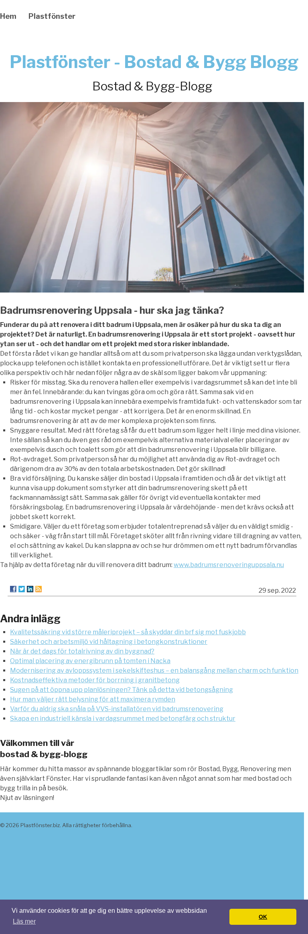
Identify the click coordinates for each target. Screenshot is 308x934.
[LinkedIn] (30, 589)
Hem (8, 16)
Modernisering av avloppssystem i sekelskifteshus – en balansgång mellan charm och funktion (154, 670)
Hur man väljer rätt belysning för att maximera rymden (92, 699)
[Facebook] (13, 589)
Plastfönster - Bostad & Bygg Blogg (154, 62)
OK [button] (263, 917)
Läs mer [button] (24, 921)
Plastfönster (51, 16)
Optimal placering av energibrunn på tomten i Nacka (90, 661)
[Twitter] (21, 589)
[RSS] (38, 589)
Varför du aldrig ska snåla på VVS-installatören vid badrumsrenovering (116, 709)
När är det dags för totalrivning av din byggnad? (82, 651)
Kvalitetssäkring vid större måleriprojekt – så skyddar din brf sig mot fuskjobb (128, 632)
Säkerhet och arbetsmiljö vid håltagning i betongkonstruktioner (108, 641)
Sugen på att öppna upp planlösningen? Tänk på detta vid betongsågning (121, 689)
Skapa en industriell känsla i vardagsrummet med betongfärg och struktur (122, 718)
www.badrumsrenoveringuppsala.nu (229, 565)
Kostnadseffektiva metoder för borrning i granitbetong (95, 680)
